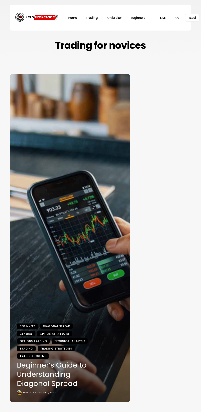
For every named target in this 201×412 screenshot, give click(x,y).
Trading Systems (33, 356)
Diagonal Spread (56, 326)
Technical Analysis (69, 341)
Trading (26, 349)
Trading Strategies (56, 349)
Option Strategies (55, 334)
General (26, 334)
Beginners (28, 326)
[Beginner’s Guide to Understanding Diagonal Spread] (70, 238)
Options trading (33, 341)
